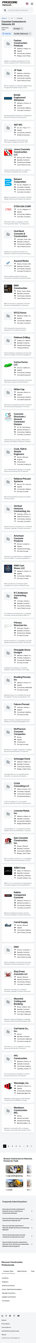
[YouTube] (18, 1316)
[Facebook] (6, 1316)
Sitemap (4, 1334)
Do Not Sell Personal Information (10, 1331)
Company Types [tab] (8, 1271)
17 (27, 1146)
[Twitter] (10, 1316)
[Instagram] (14, 1316)
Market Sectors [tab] (22, 1271)
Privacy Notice (6, 1324)
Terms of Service (6, 1327)
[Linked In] (2, 1316)
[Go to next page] (31, 1146)
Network (6, 5)
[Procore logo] (9, 2)
